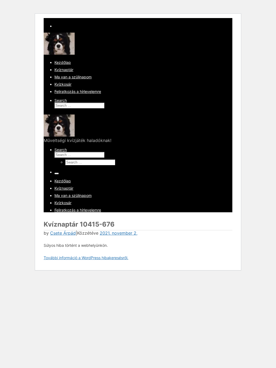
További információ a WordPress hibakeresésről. (86, 257)
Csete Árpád (63, 233)
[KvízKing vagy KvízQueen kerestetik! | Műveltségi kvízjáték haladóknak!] (59, 53)
